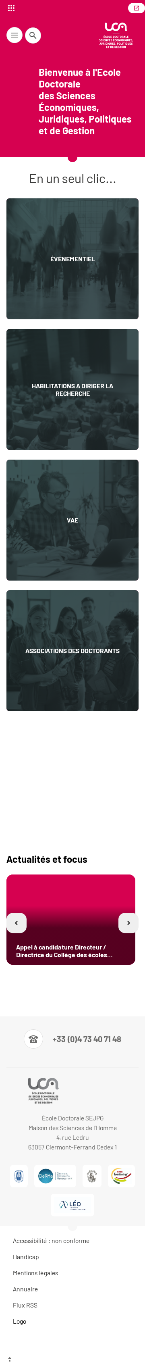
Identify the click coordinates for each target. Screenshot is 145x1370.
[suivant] (128, 923)
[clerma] (54, 1176)
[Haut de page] (72, 1360)
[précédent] (16, 923)
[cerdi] (19, 1176)
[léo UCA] (72, 1205)
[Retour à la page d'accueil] (116, 35)
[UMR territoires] (121, 1176)
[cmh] (92, 1176)
